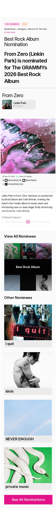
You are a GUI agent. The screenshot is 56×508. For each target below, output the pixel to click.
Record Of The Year (37, 29)
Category (21, 29)
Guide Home (10, 29)
